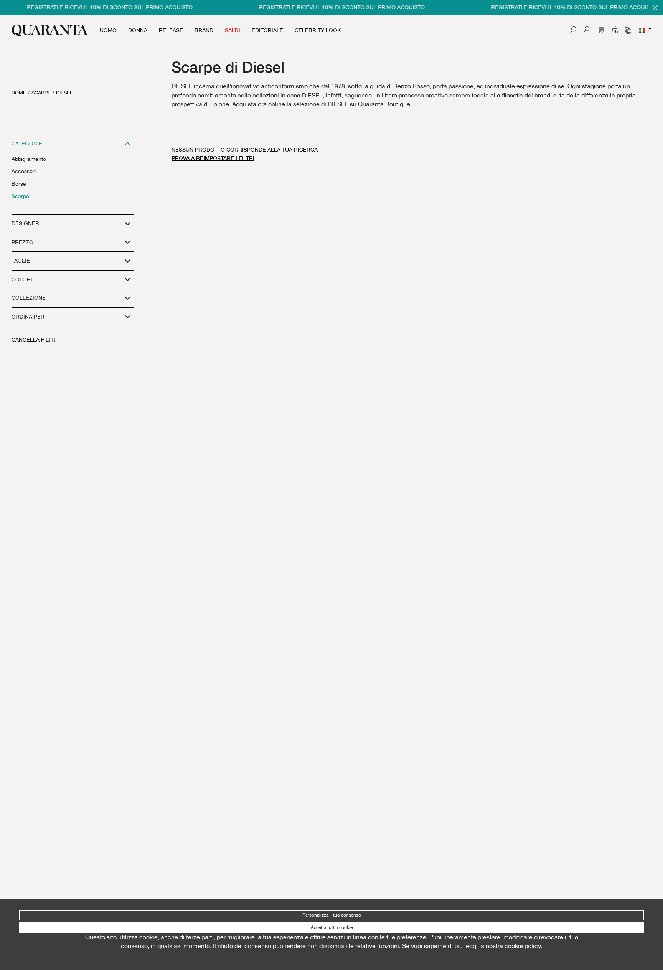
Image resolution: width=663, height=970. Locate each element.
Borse (19, 184)
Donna (137, 30)
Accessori (24, 171)
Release (171, 30)
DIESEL (64, 93)
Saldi (232, 30)
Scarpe (41, 93)
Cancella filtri (34, 340)
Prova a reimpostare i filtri (213, 158)
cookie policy (523, 945)
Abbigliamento (29, 159)
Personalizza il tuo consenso (331, 915)
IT (649, 30)
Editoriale (267, 30)
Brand (204, 30)
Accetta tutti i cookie (332, 927)
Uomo (108, 30)
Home (19, 93)
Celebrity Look (318, 30)
